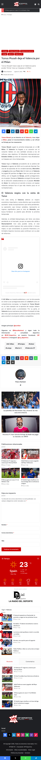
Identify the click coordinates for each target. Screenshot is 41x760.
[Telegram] (36, 131)
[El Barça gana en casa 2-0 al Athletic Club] (11, 473)
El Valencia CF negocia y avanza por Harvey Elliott (9, 462)
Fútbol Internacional (27, 51)
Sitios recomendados (20, 750)
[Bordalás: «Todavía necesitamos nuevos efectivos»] (7, 626)
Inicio (4, 14)
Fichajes (9, 14)
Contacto (27, 753)
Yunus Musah (6, 137)
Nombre (4, 525)
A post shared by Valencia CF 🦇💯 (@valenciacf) (21, 292)
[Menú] (2, 5)
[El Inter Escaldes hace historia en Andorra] (7, 678)
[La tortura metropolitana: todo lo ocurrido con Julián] (7, 634)
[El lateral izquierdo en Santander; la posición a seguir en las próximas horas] (7, 617)
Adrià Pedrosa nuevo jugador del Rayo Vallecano (30, 462)
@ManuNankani (18, 330)
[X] (8, 131)
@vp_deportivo (23, 337)
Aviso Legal (31, 750)
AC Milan (10, 344)
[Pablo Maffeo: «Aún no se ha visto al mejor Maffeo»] (7, 651)
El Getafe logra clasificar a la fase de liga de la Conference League (30, 481)
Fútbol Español (14, 51)
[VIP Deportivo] (20, 4)
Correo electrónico (8, 533)
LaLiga (4, 54)
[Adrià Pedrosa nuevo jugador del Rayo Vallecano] (30, 454)
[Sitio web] (20, 385)
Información (9, 750)
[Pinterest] (22, 131)
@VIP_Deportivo (10, 335)
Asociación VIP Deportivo (24, 747)
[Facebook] (4, 131)
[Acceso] (35, 5)
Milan (5, 140)
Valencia (28, 137)
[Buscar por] (39, 5)
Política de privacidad (17, 753)
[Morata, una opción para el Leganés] (7, 643)
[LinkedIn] (13, 131)
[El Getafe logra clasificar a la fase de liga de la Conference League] (30, 473)
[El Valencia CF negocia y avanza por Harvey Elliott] (11, 454)
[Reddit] (26, 131)
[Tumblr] (17, 131)
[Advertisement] (20, 33)
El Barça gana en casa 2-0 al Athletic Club (17, 10)
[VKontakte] (31, 358)
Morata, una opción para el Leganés (24, 640)
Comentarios (30, 661)
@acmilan (17, 325)
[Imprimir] (13, 362)
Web (3, 541)
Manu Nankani (8, 71)
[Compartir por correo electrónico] (8, 362)
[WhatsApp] (31, 131)
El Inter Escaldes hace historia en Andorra (26, 676)
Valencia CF (18, 54)
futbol (32, 344)
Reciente (10, 661)
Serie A (11, 54)
